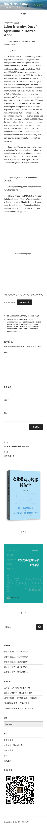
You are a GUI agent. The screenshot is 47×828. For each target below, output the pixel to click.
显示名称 (8, 387)
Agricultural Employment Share (20, 320)
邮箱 (6, 400)
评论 (6, 352)
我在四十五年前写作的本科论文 (17, 687)
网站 (6, 413)
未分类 (37, 316)
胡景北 (17, 23)
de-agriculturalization (16, 316)
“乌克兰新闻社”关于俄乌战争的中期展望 (20, 698)
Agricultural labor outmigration (21, 322)
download (24, 302)
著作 (6, 755)
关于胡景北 (8, 740)
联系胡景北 (22, 651)
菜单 (25, 13)
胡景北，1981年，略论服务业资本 (18, 692)
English (31, 316)
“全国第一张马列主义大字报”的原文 (18, 708)
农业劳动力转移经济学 (13, 745)
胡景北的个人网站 (16, 4)
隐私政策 (7, 760)
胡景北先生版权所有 (21, 822)
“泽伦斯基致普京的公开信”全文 (16, 703)
